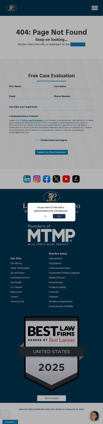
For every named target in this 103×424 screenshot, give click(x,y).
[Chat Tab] (51, 212)
